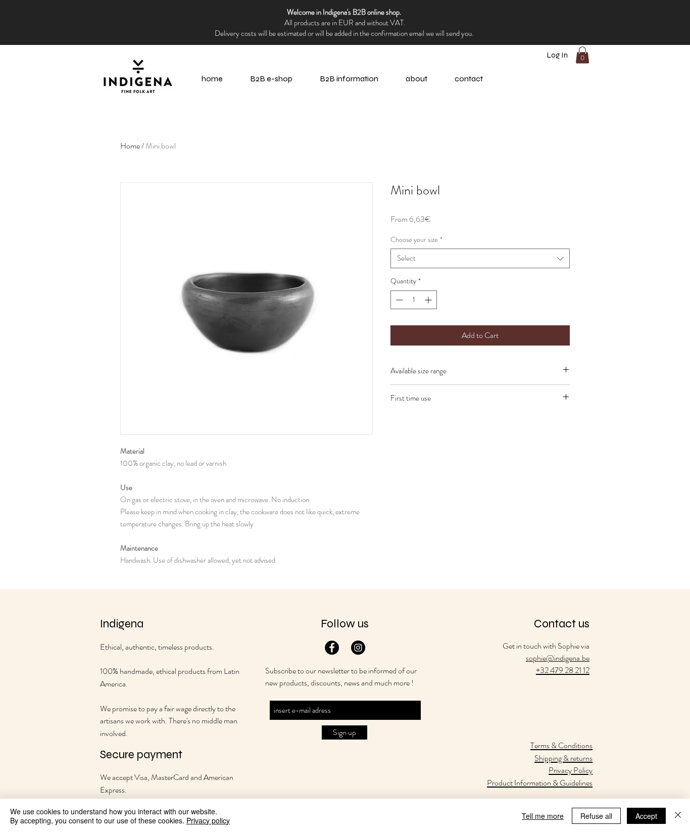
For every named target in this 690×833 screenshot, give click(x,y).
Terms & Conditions (561, 745)
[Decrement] (398, 300)
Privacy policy (208, 820)
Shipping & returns (563, 758)
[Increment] (429, 300)
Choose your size (416, 239)
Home (130, 146)
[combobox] (480, 258)
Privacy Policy (571, 770)
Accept (646, 816)
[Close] (678, 816)
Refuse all (596, 816)
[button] (416, 78)
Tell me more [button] (543, 816)
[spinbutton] (414, 300)
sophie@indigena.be (557, 658)
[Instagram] (358, 648)
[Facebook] (332, 648)
